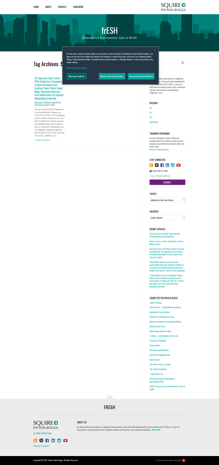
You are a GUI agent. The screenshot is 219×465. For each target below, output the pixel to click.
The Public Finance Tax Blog (160, 364)
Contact (62, 7)
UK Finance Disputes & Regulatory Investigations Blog (162, 380)
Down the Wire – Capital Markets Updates (165, 307)
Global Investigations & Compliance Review (165, 321)
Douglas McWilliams (44, 102)
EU (150, 112)
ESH (109, 31)
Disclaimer (45, 445)
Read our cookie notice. (77, 67)
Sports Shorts (155, 359)
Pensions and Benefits (158, 340)
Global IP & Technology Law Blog (162, 316)
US (151, 117)
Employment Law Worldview (160, 312)
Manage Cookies (76, 76)
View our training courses (159, 149)
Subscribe (78, 7)
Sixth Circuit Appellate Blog (160, 354)
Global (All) (154, 122)
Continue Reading (42, 140)
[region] (110, 65)
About (48, 7)
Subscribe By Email (160, 171)
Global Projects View (157, 326)
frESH (109, 407)
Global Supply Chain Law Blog (160, 331)
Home (36, 7)
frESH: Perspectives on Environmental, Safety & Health (167, 388)
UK (151, 107)
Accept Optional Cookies (141, 76)
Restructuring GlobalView (159, 350)
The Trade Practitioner (158, 369)
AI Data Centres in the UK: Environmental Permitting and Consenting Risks (165, 235)
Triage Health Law (156, 373)
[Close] (155, 50)
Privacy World (155, 345)
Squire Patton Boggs (173, 7)
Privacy (36, 445)
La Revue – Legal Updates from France (164, 335)
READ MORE (156, 429)
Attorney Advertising (43, 433)
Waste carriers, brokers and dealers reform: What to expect (166, 243)
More (161, 92)
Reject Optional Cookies (112, 76)
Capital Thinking (156, 302)
